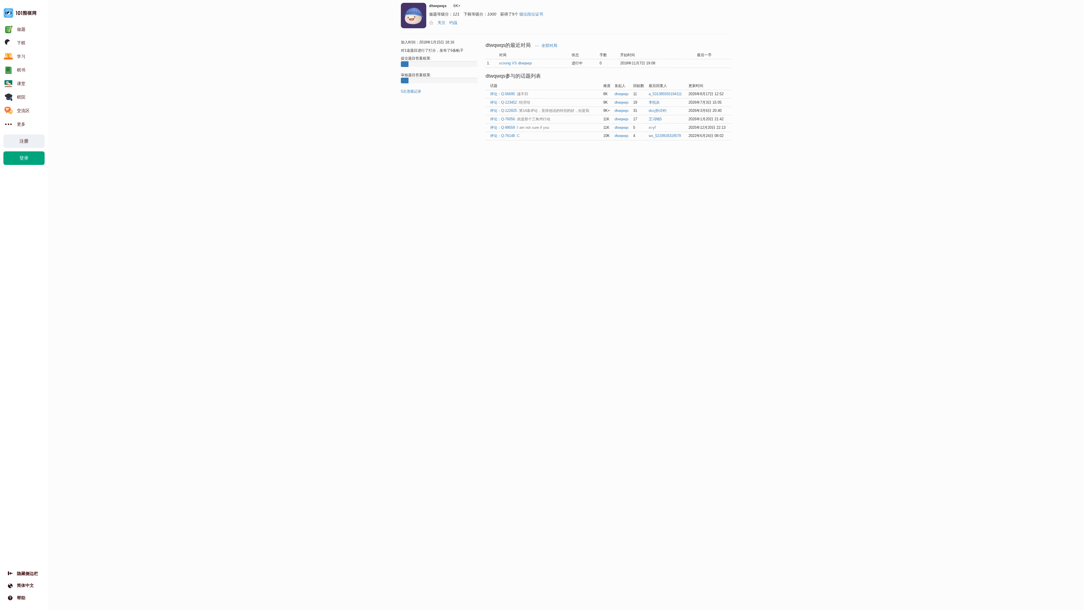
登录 (24, 158)
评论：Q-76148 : (505, 136)
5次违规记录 (411, 91)
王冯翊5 (655, 119)
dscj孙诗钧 (657, 110)
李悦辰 (654, 102)
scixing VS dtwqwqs (515, 63)
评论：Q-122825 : (539, 110)
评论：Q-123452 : (510, 102)
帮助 (21, 597)
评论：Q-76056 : (520, 119)
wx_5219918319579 (665, 136)
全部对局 (549, 45)
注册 (24, 141)
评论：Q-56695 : (509, 94)
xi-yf (652, 127)
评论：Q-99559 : (519, 127)
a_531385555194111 (665, 94)
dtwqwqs (622, 94)
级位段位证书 (531, 14)
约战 (453, 22)
